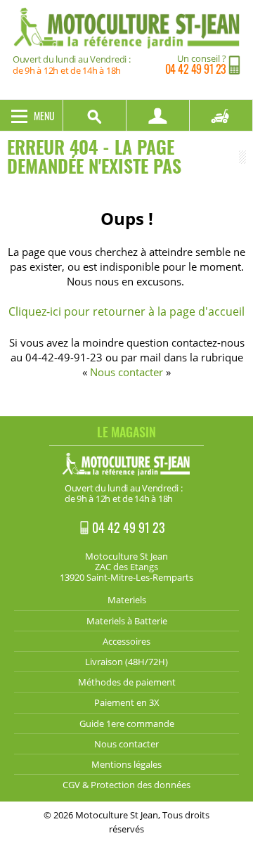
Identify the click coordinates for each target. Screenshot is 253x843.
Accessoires (126, 641)
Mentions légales (126, 764)
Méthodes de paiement (127, 682)
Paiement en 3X (127, 702)
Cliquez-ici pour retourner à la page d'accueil (126, 311)
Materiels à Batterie (126, 620)
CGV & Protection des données (126, 784)
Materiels (127, 599)
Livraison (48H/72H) (126, 661)
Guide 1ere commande (126, 723)
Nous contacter (126, 372)
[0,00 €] (221, 115)
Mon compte (158, 115)
